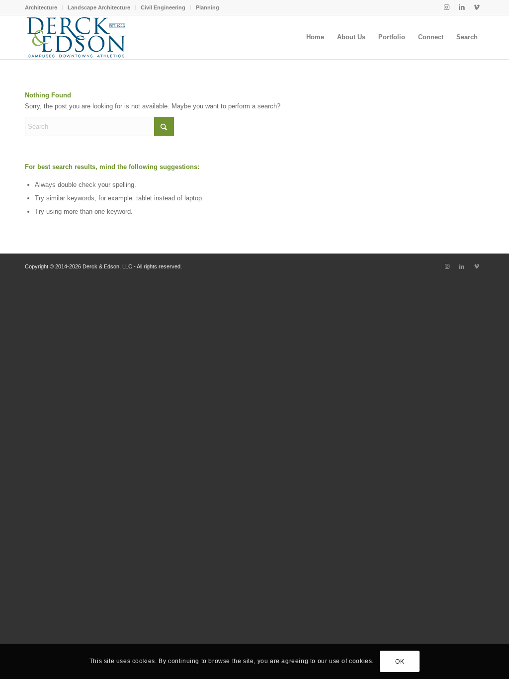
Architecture (41, 7)
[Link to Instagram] (446, 7)
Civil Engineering (163, 7)
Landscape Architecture (99, 7)
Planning (207, 7)
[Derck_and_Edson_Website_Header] (76, 37)
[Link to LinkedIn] (461, 7)
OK (399, 661)
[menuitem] (44, 7)
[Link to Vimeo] (476, 7)
